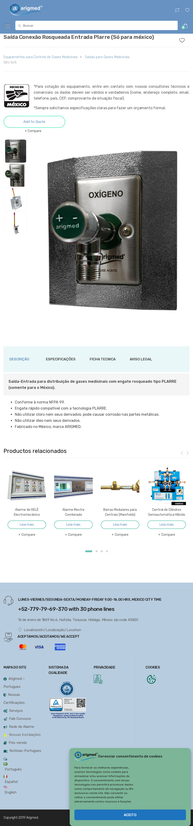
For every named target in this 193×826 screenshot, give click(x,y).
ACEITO (130, 815)
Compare (34, 131)
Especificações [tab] (61, 359)
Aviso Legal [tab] (141, 359)
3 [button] (102, 551)
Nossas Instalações (25, 735)
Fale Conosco (20, 719)
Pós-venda (18, 743)
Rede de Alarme (21, 727)
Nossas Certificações (14, 699)
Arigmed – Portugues (14, 683)
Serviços (16, 711)
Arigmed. (32, 818)
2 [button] (96, 551)
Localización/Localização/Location (52, 630)
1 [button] (88, 551)
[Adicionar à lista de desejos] (184, 39)
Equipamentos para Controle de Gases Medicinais (41, 57)
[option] (112, 233)
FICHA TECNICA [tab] (103, 359)
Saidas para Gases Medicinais (107, 57)
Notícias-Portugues (25, 751)
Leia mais (27, 525)
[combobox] (96, 25)
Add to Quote (34, 122)
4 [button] (107, 551)
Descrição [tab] (19, 359)
